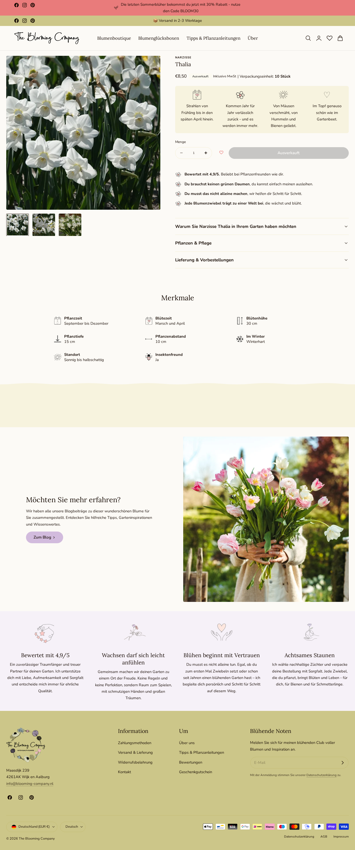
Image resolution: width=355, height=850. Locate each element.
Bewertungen (190, 762)
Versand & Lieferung (135, 752)
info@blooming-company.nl (29, 783)
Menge (180, 141)
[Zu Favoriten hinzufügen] (221, 153)
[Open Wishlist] (329, 38)
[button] (308, 38)
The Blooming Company (37, 839)
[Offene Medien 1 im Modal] (151, 65)
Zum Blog (42, 537)
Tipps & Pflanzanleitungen (201, 752)
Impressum (341, 837)
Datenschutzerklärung (321, 775)
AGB (323, 837)
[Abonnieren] (342, 763)
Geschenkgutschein (195, 771)
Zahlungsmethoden (134, 742)
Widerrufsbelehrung (135, 762)
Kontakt (124, 771)
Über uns (187, 742)
